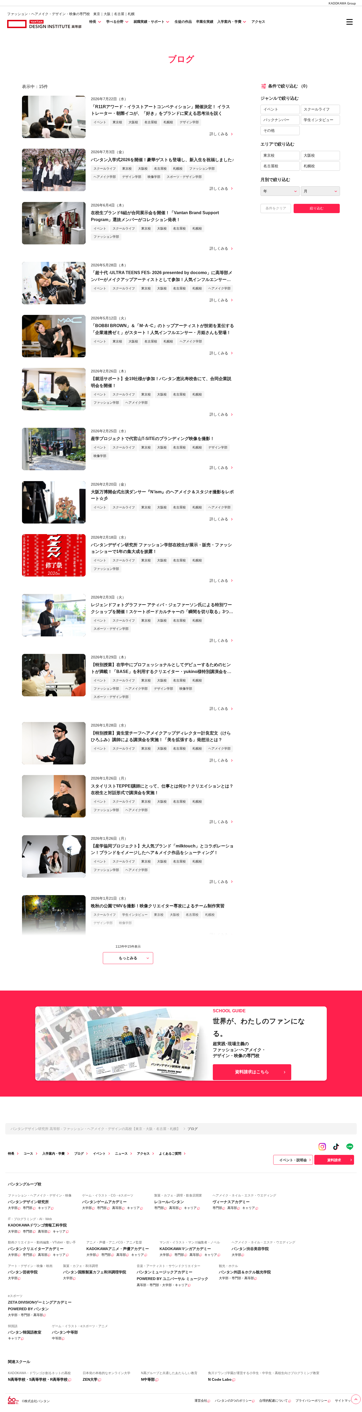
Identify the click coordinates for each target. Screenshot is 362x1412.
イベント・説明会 (293, 1160)
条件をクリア (276, 208)
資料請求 (334, 1160)
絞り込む (317, 208)
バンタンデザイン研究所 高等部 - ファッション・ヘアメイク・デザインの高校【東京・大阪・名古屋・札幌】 (95, 1129)
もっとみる (128, 958)
